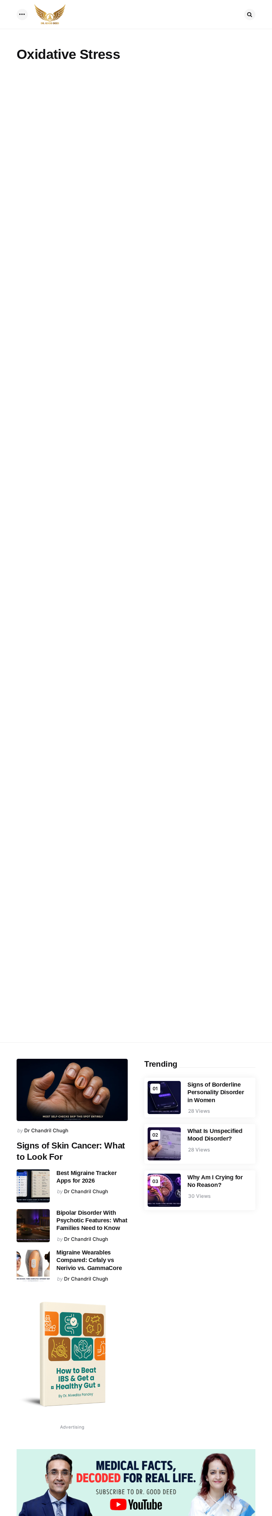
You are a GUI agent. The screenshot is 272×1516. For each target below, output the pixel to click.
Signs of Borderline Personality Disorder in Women (215, 1092)
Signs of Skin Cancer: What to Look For (71, 1151)
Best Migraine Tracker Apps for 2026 (86, 1177)
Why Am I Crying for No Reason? (215, 1181)
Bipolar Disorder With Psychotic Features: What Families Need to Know (91, 1220)
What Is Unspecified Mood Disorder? (214, 1135)
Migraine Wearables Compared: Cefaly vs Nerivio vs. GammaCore (89, 1260)
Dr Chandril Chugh (46, 1130)
